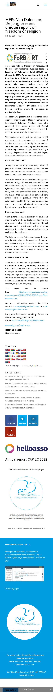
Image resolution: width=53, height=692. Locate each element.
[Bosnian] (14, 350)
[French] (14, 353)
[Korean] (17, 356)
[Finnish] (11, 353)
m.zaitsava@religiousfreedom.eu (27, 320)
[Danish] (24, 350)
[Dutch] (6, 353)
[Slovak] (19, 359)
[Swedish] (6, 362)
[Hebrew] (22, 353)
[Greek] (19, 353)
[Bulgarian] (17, 350)
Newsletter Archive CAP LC (17, 544)
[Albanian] (9, 350)
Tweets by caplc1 (12, 588)
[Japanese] (14, 356)
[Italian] (11, 356)
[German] (17, 353)
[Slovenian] (22, 359)
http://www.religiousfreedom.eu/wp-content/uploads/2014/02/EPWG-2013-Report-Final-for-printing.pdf (26, 295)
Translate (40, 366)
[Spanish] (24, 359)
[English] (6, 350)
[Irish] (9, 356)
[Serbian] (17, 359)
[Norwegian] (24, 356)
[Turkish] (9, 362)
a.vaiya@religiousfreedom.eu (27, 306)
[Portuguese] (9, 359)
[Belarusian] (11, 350)
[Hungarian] (24, 353)
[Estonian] (9, 353)
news (20, 36)
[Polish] (6, 359)
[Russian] (14, 359)
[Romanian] (11, 359)
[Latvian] (19, 356)
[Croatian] (19, 350)
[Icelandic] (6, 356)
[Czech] (22, 350)
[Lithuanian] (22, 356)
